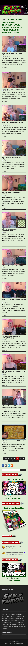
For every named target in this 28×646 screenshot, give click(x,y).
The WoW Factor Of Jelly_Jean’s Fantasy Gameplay (12, 337)
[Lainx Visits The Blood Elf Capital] (14, 432)
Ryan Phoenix (6, 56)
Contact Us (12, 643)
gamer (10, 19)
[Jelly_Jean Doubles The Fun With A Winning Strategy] (14, 220)
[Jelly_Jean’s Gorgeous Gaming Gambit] (14, 183)
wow (16, 32)
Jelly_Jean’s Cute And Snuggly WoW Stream (13, 372)
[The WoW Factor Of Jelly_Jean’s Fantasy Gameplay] (14, 327)
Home (3, 16)
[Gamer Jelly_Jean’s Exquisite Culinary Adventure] (14, 290)
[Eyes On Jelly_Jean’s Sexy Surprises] (14, 80)
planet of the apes (12, 27)
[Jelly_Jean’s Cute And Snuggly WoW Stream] (14, 362)
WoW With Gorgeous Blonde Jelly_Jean (11, 158)
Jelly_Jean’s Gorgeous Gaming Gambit (11, 193)
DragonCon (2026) (14, 547)
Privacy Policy (19, 643)
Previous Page (8, 458)
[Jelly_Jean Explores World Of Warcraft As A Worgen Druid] (14, 397)
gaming (11, 22)
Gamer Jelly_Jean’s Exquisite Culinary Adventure (14, 300)
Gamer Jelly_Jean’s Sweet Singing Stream (13, 123)
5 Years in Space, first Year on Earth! (14, 496)
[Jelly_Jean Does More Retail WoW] (14, 257)
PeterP (5, 409)
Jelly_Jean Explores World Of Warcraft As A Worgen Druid (11, 406)
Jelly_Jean (7, 24)
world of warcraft (10, 31)
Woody (5, 267)
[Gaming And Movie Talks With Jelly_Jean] (14, 44)
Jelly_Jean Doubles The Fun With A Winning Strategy (13, 230)
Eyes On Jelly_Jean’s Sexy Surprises (13, 89)
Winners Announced (14, 479)
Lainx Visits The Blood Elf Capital (13, 441)
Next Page (15, 461)
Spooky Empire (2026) (15, 552)
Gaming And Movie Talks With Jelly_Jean (12, 54)
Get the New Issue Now (14, 508)
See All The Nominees (13, 498)
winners (17, 578)
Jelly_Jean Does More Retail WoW (13, 266)
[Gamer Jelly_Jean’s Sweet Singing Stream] (14, 113)
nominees (15, 580)
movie (16, 24)
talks (5, 29)
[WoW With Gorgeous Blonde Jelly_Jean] (14, 148)
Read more (4, 67)
